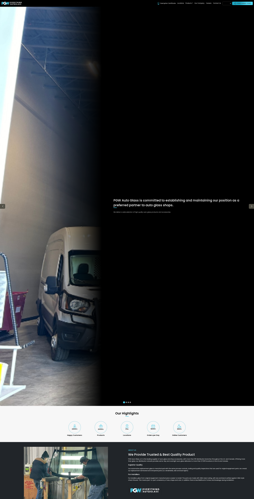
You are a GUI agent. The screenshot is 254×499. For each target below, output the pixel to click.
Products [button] (189, 3)
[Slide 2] (126, 402)
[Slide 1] (123, 402)
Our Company (199, 3)
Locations (180, 3)
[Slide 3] (128, 402)
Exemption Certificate (168, 3)
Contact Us (217, 3)
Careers (208, 3)
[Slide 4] (130, 402)
